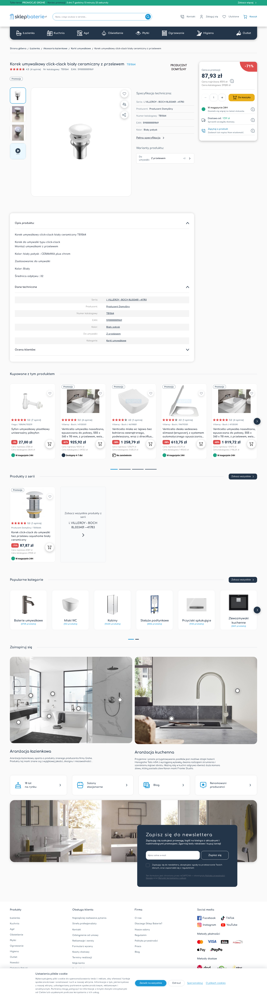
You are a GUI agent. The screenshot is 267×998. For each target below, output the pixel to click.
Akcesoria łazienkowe (55, 48)
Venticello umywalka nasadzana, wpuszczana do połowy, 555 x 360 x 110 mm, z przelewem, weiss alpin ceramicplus (234, 433)
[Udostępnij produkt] (124, 115)
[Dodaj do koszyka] (49, 444)
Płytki (13, 940)
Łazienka (35, 48)
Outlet (13, 957)
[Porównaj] (124, 104)
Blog (137, 952)
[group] (25, 69)
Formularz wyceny (82, 946)
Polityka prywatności (146, 941)
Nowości (14, 962)
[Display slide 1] (114, 469)
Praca (138, 946)
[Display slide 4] (150, 469)
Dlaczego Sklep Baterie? (148, 923)
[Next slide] (257, 421)
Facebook (209, 918)
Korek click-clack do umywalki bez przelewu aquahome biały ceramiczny (31, 536)
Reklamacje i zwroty (83, 941)
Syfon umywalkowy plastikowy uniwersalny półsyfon (30, 431)
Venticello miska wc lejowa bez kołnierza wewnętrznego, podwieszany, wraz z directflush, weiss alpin (133, 433)
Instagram (209, 925)
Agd (12, 929)
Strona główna (18, 48)
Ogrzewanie (16, 946)
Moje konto (78, 963)
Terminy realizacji (82, 957)
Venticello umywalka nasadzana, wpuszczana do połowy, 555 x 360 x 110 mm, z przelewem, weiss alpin (83, 433)
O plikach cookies (216, 983)
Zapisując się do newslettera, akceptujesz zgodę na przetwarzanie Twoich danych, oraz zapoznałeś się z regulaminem (187, 866)
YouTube (232, 925)
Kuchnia (14, 923)
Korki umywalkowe (81, 48)
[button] (81, 142)
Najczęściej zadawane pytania (89, 918)
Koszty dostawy (80, 952)
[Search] (148, 17)
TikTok (230, 918)
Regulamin (141, 935)
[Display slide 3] (137, 469)
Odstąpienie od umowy (85, 935)
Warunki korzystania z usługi (172, 878)
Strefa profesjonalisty (84, 923)
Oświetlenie (16, 935)
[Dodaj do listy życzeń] (124, 94)
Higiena (14, 951)
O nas (138, 918)
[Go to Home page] (28, 16)
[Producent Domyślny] (178, 67)
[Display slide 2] (124, 469)
